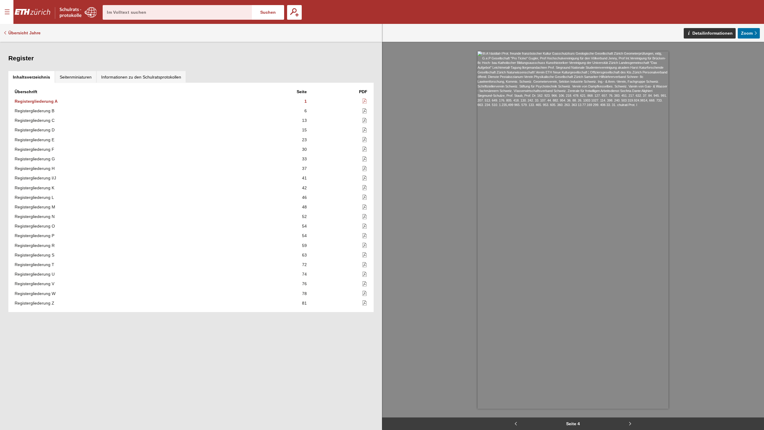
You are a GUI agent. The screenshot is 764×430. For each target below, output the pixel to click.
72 (304, 264)
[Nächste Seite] (630, 423)
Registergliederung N (35, 216)
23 (304, 139)
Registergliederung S (34, 255)
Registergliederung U (35, 274)
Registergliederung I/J (35, 178)
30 (304, 149)
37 (304, 168)
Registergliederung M (35, 207)
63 (304, 255)
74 (304, 274)
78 (304, 293)
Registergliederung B (34, 110)
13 (304, 120)
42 (304, 187)
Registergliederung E (34, 139)
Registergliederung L (34, 197)
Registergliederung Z (34, 303)
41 (304, 178)
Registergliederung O (35, 226)
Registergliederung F (34, 149)
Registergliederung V (34, 283)
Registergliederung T (34, 264)
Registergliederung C (35, 120)
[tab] (31, 77)
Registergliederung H (35, 168)
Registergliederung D (35, 130)
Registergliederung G (35, 158)
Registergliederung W (35, 293)
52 (304, 216)
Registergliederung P (34, 235)
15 (304, 130)
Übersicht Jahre (24, 32)
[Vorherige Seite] (516, 423)
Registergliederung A (36, 101)
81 (304, 303)
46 (304, 197)
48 (304, 207)
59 (304, 245)
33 (304, 158)
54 (304, 226)
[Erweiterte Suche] (294, 12)
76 (304, 283)
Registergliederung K (34, 187)
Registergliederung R (35, 245)
